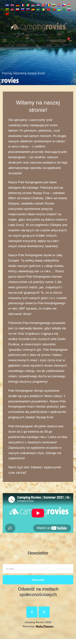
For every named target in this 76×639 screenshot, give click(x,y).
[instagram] (44, 612)
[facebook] (31, 612)
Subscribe (38, 579)
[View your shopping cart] (70, 40)
